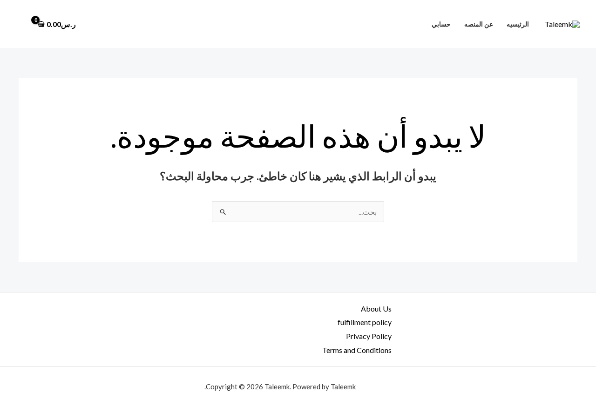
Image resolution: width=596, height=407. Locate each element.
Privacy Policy (369, 336)
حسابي (441, 24)
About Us (376, 308)
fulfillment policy (365, 322)
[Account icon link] (20, 24)
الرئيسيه (518, 24)
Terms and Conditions (357, 350)
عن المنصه (478, 24)
